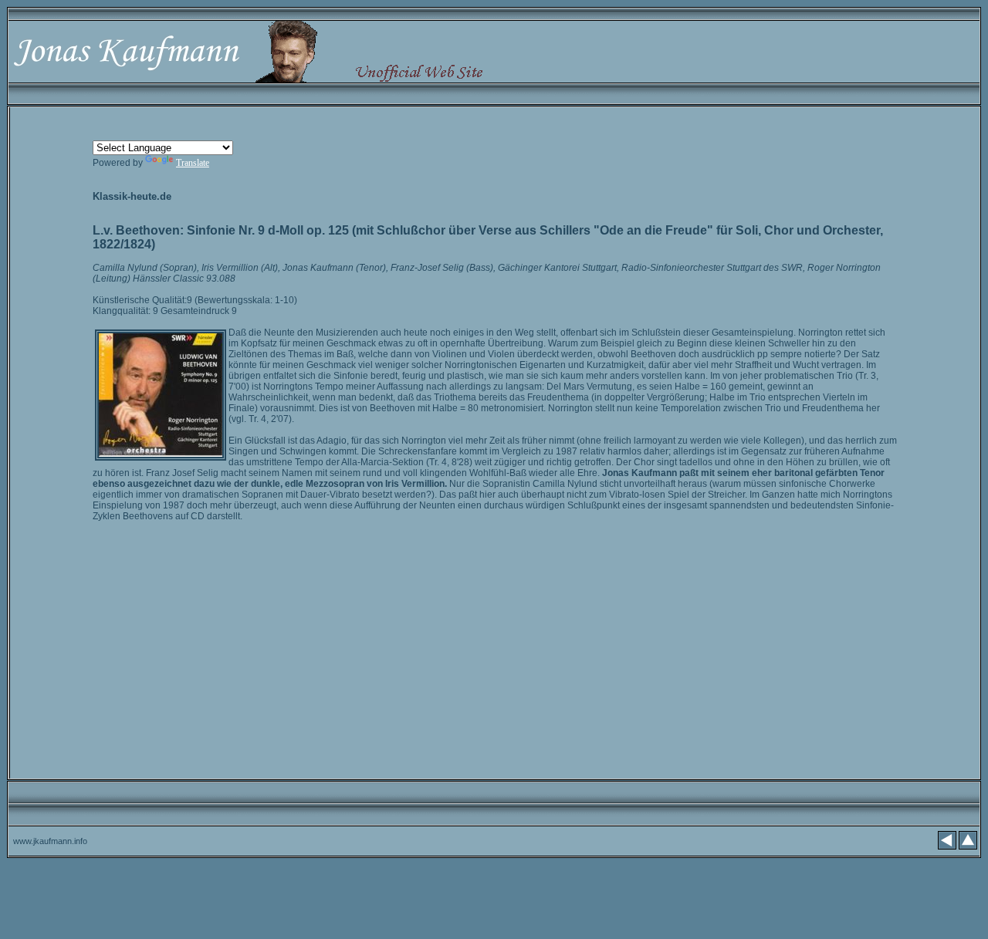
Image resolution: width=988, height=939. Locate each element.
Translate (192, 162)
